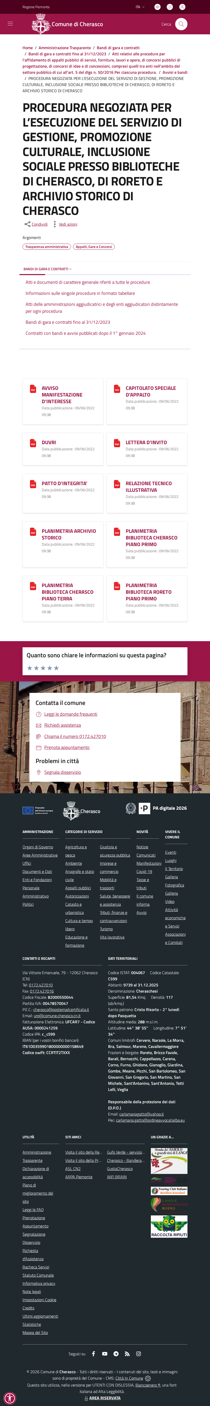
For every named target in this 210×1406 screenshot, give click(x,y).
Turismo (106, 929)
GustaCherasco (120, 1168)
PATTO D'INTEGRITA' (64, 483)
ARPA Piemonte (78, 1177)
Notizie (142, 847)
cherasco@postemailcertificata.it (61, 1009)
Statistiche (32, 1324)
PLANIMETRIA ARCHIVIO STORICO (69, 534)
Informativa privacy (39, 1283)
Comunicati (145, 855)
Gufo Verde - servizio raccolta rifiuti (136, 1152)
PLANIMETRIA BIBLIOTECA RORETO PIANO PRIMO (149, 591)
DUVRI (49, 442)
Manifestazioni (148, 863)
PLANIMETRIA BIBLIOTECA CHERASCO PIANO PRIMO (151, 537)
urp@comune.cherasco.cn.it (57, 1016)
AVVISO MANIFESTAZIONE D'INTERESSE (62, 394)
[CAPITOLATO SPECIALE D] (117, 388)
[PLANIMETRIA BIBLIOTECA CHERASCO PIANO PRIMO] (117, 531)
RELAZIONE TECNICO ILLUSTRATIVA (149, 486)
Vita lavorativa (112, 937)
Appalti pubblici (78, 888)
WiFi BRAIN (117, 1177)
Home (28, 48)
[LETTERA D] (117, 442)
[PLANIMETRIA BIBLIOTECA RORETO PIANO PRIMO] (117, 585)
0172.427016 (42, 991)
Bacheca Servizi (36, 1267)
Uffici (27, 863)
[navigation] (10, 23)
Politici (28, 904)
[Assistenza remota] (147, 1378)
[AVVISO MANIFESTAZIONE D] (33, 388)
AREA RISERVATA (105, 1398)
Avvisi (141, 912)
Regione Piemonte (36, 6)
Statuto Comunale (38, 1275)
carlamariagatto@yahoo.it (141, 1114)
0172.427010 (41, 985)
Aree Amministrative (40, 855)
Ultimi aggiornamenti (40, 1316)
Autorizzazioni (77, 896)
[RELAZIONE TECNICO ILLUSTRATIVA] (117, 483)
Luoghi (170, 860)
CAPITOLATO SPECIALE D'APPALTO (151, 391)
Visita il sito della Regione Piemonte (95, 1152)
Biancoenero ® (147, 1385)
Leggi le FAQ (33, 1209)
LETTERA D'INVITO (146, 442)
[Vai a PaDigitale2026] (156, 807)
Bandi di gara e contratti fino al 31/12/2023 (67, 54)
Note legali (32, 1291)
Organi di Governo (38, 847)
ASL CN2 (73, 1168)
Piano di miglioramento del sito (38, 1193)
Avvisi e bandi (175, 72)
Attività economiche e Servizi (175, 918)
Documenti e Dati (37, 871)
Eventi (170, 852)
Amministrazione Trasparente (65, 48)
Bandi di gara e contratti (118, 48)
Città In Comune (129, 1378)
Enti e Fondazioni (37, 880)
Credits (28, 1308)
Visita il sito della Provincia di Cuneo (95, 1160)
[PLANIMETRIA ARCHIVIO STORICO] (33, 531)
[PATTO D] (33, 483)
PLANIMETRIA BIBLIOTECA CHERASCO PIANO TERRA (67, 591)
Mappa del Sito (35, 1332)
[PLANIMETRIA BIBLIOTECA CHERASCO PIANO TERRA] (33, 585)
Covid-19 (144, 871)
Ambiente (73, 863)
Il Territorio (174, 869)
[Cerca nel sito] (181, 24)
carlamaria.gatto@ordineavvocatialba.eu (150, 1120)
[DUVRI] (33, 442)
